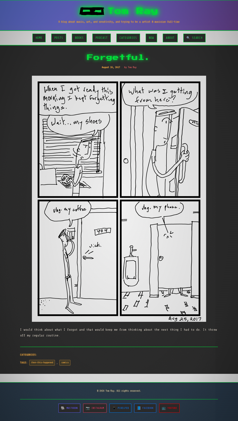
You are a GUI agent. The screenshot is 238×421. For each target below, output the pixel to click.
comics (65, 362)
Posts (58, 38)
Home (39, 38)
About (170, 38)
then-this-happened (42, 362)
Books (79, 38)
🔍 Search (194, 38)
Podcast (101, 38)
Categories (128, 38)
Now (151, 38)
